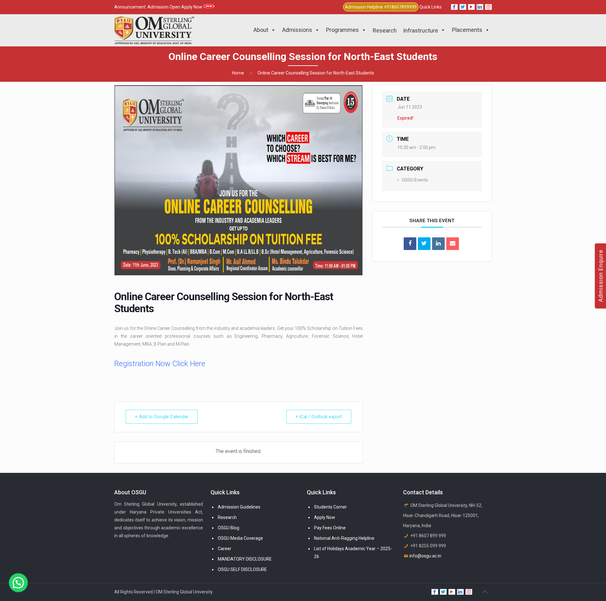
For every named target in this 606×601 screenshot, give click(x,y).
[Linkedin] (438, 243)
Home (238, 72)
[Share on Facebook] (410, 243)
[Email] (452, 243)
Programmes (342, 30)
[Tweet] (424, 243)
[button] (18, 582)
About (260, 30)
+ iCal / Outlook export (318, 417)
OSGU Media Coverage (240, 538)
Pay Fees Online (330, 527)
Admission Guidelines (239, 506)
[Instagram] (488, 7)
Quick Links (430, 6)
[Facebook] (454, 7)
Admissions (297, 30)
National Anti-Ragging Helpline (344, 538)
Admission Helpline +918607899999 (381, 6)
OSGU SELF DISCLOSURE (242, 569)
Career (224, 548)
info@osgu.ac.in (425, 555)
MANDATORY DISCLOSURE (245, 559)
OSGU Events (415, 179)
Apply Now (324, 517)
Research (227, 517)
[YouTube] (471, 7)
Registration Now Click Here (159, 363)
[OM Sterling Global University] (154, 30)
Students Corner (330, 506)
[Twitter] (463, 7)
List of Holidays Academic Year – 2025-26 (353, 552)
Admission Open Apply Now (175, 6)
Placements (467, 30)
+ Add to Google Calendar (161, 417)
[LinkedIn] (480, 7)
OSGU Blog (228, 527)
